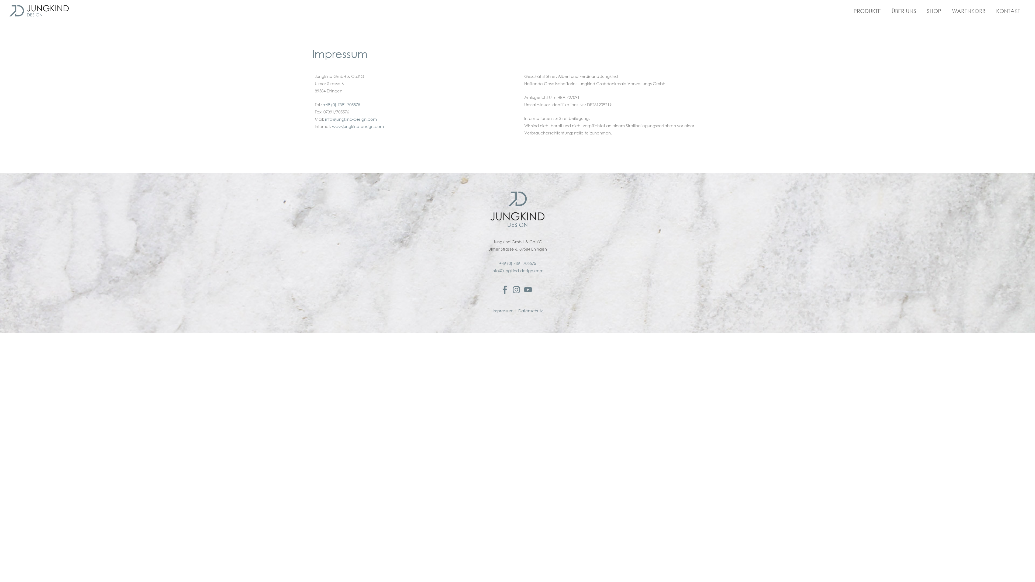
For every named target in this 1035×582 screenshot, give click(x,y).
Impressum (503, 311)
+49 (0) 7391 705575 (341, 105)
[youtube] (529, 290)
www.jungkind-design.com (358, 126)
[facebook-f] (506, 290)
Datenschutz (530, 311)
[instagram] (517, 290)
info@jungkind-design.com (351, 119)
